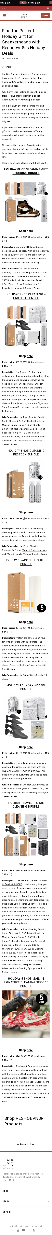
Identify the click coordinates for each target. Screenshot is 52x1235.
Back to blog (27, 1144)
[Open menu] (5, 15)
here (16, 86)
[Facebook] (34, 1230)
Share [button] (8, 67)
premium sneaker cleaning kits (23, 106)
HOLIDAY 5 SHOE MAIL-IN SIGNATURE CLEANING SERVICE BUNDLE (26, 982)
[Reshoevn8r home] (24, 15)
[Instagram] (18, 1230)
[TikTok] (28, 1230)
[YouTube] (23, 1230)
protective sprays (11, 109)
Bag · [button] (45, 15)
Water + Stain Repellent (34, 550)
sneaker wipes (29, 399)
